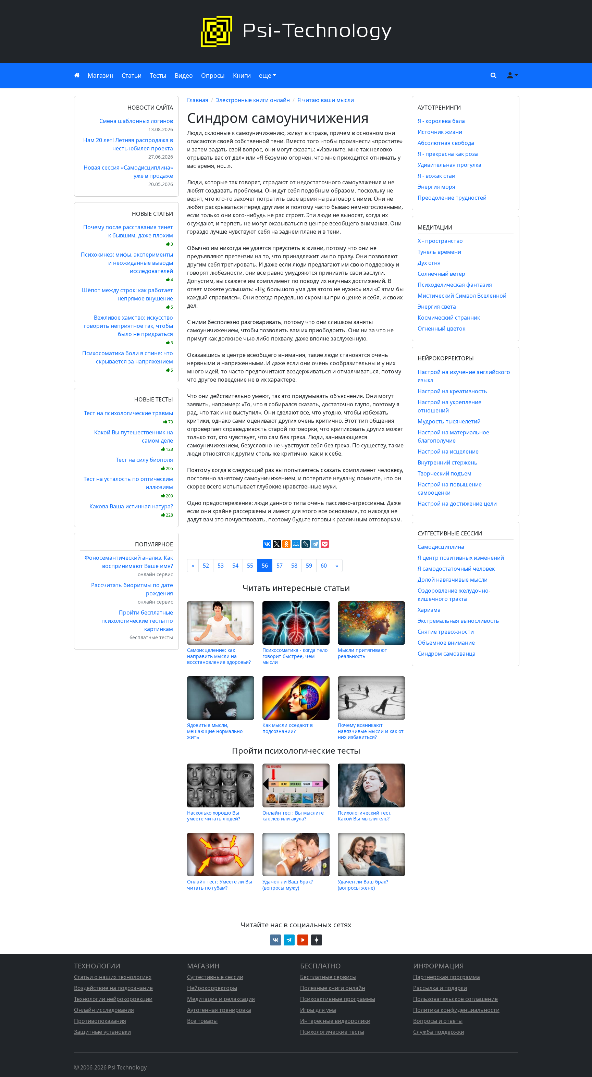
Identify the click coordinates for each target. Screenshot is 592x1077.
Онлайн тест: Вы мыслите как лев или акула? (293, 815)
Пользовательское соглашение (455, 999)
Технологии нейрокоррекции (113, 999)
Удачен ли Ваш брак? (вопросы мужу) (287, 884)
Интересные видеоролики (335, 1021)
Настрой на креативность (452, 391)
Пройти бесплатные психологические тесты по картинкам (137, 621)
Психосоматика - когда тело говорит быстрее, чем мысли (295, 656)
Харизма (429, 610)
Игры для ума (318, 1010)
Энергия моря (436, 186)
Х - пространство (440, 241)
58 (294, 565)
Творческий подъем (444, 473)
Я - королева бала (441, 121)
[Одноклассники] (286, 544)
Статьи (131, 75)
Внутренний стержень (448, 462)
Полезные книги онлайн (332, 988)
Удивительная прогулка (449, 165)
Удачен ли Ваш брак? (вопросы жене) (363, 884)
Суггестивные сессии (215, 977)
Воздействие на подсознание (113, 988)
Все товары (202, 1021)
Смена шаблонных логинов (136, 121)
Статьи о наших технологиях (112, 977)
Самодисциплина (441, 546)
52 (206, 565)
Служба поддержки (438, 1032)
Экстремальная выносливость (458, 620)
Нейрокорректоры (212, 988)
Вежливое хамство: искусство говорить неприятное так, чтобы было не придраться (128, 330)
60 (324, 565)
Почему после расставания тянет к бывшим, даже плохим (128, 235)
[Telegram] (315, 544)
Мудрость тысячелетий (449, 421)
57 (279, 565)
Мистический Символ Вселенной (462, 295)
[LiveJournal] (305, 544)
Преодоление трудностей (452, 197)
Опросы (213, 75)
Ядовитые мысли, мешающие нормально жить (215, 731)
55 (250, 565)
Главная (197, 100)
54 (235, 565)
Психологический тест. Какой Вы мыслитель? (365, 815)
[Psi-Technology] (296, 31)
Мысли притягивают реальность (362, 653)
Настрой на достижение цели (457, 503)
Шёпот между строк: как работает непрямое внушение (127, 298)
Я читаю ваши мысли (325, 100)
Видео (184, 75)
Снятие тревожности (446, 631)
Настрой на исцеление (448, 451)
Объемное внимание (446, 642)
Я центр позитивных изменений (461, 557)
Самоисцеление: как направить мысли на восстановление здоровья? (219, 656)
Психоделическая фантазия (455, 284)
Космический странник (449, 317)
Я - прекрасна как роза (448, 154)
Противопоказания (100, 1021)
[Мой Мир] (296, 544)
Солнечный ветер (441, 273)
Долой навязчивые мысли (453, 579)
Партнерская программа (446, 977)
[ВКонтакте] (267, 544)
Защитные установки (102, 1032)
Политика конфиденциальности (456, 1010)
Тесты (158, 75)
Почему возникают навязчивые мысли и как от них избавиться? (371, 731)
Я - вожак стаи (436, 176)
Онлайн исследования (104, 1010)
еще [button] (265, 75)
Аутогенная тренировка (219, 1010)
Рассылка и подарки (440, 988)
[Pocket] (325, 544)
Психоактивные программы (337, 999)
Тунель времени (439, 252)
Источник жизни (440, 132)
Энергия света (437, 306)
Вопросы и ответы (438, 1021)
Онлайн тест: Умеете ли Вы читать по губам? (219, 884)
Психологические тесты (332, 1032)
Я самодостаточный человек (456, 568)
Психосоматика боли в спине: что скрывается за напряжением (127, 361)
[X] (277, 544)
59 (309, 565)
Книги (242, 75)
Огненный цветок (441, 328)
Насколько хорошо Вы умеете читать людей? (213, 815)
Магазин (100, 75)
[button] (492, 75)
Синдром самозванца (447, 653)
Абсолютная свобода (446, 143)
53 (221, 565)
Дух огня (429, 263)
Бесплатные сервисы (328, 977)
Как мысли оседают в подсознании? (287, 728)
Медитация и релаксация (221, 999)
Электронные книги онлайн (253, 100)
